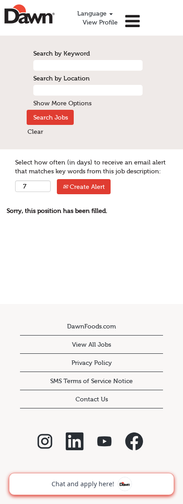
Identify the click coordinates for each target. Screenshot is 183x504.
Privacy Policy (92, 362)
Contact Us (92, 399)
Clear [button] (35, 131)
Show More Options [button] (62, 103)
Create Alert (86, 186)
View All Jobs (91, 344)
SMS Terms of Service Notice (91, 380)
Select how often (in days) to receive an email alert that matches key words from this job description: (90, 167)
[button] (152, 21)
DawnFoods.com (91, 326)
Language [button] (92, 13)
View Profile (100, 22)
